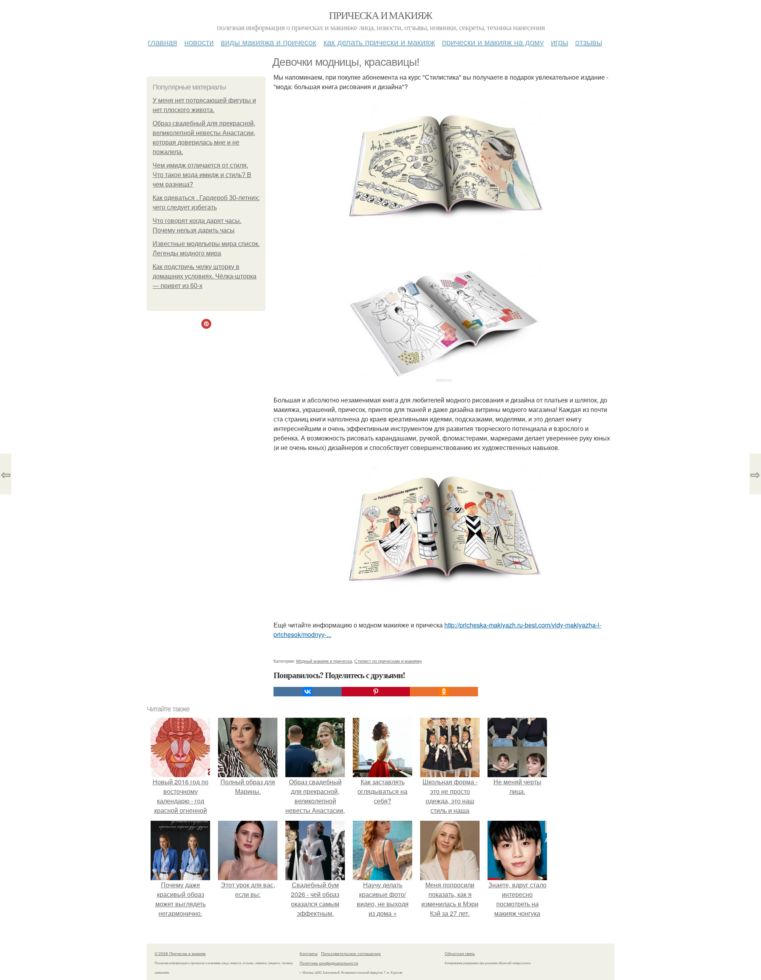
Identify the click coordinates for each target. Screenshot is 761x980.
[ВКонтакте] (307, 691)
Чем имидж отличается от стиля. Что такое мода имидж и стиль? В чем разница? (202, 175)
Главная (162, 42)
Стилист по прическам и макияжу (388, 661)
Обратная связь (460, 953)
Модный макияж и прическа (324, 661)
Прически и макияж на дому (493, 42)
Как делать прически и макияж (379, 42)
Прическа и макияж (380, 15)
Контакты (308, 953)
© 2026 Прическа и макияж (180, 953)
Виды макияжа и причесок (268, 42)
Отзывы (588, 42)
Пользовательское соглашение (351, 953)
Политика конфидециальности (329, 963)
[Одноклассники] (444, 691)
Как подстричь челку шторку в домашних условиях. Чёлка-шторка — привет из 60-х (204, 276)
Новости (199, 42)
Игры (559, 42)
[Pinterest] (376, 691)
